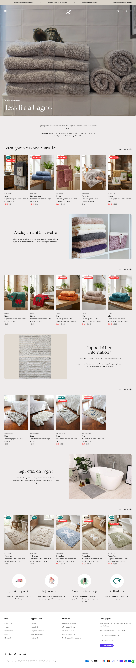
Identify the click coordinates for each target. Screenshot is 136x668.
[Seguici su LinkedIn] (20, 654)
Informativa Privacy (68, 627)
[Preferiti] (126, 11)
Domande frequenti (37, 634)
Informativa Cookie (68, 631)
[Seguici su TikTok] (15, 654)
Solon (84, 436)
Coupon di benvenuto (37, 631)
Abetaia (110, 196)
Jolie (57, 316)
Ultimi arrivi (8, 623)
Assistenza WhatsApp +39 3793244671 (36, 2)
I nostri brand (8, 631)
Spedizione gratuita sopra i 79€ (69, 2)
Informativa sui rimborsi (70, 634)
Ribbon (6, 316)
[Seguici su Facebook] (5, 654)
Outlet (6, 627)
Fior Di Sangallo (35, 196)
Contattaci (34, 638)
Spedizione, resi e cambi (69, 623)
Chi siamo (34, 623)
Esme (58, 436)
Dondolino (85, 196)
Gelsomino (8, 556)
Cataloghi (7, 634)
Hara (6, 436)
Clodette (6, 313)
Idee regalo (8, 638)
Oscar (6, 196)
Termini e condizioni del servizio (72, 638)
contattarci (104, 626)
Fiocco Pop (60, 556)
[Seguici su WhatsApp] (24, 654)
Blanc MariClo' (8, 193)
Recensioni (34, 627)
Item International (8, 433)
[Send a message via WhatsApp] (133, 661)
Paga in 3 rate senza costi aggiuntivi (101, 2)
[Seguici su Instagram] (10, 654)
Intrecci (58, 196)
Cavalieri (58, 313)
